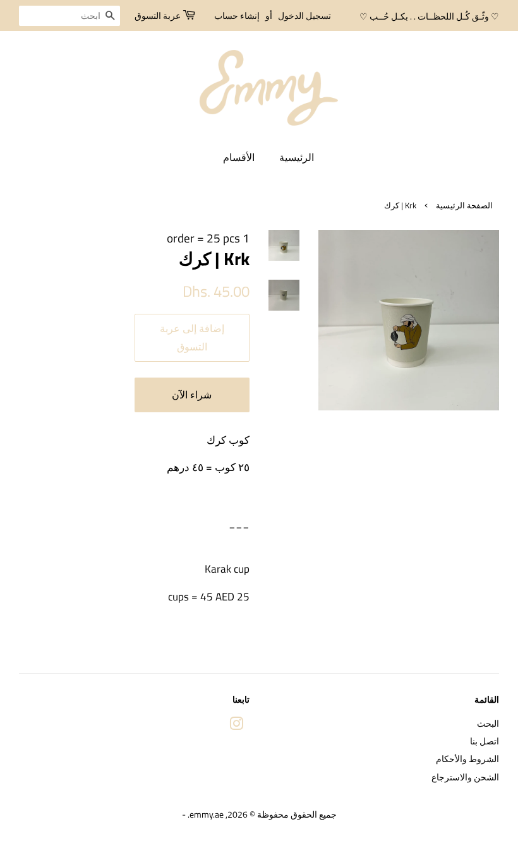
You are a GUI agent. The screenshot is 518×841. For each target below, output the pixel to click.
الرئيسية (296, 157)
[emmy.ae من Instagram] (236, 726)
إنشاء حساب (237, 15)
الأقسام (239, 157)
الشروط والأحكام (467, 759)
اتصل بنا (484, 741)
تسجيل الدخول (304, 15)
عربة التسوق (158, 15)
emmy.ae (207, 814)
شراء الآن (192, 394)
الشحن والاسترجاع (465, 777)
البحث (488, 724)
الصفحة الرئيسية (464, 206)
